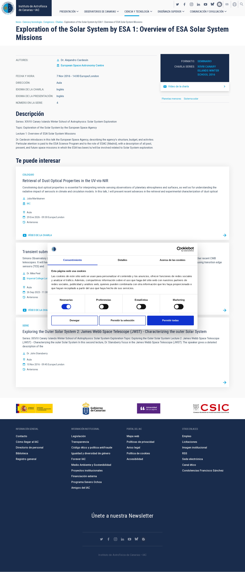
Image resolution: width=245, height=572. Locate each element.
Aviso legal (133, 447)
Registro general (26, 459)
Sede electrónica (192, 459)
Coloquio (28, 174)
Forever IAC (78, 459)
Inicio (18, 22)
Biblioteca (22, 453)
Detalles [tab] (122, 260)
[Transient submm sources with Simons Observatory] (224, 310)
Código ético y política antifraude (91, 447)
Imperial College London (39, 278)
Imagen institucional (194, 447)
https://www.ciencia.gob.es (34, 408)
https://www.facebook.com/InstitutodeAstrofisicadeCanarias (184, 4)
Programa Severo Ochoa (86, 482)
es (227, 4)
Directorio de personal (29, 447)
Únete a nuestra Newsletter (122, 515)
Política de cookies (138, 453)
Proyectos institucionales (87, 470)
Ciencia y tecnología (136, 11)
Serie (25, 325)
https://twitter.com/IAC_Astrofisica (177, 4)
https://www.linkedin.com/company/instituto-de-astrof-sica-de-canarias (198, 4)
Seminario (205, 61)
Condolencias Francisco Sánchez (203, 470)
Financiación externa (84, 476)
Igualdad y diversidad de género (90, 453)
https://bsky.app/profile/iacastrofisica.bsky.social (212, 4)
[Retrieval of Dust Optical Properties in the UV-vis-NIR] (224, 235)
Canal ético (189, 464)
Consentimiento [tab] (72, 260)
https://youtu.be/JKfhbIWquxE (194, 86)
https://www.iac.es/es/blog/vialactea (219, 4)
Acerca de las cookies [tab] (172, 260)
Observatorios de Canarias (100, 11)
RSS (184, 453)
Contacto (21, 436)
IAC (28, 203)
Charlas (59, 22)
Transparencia (80, 441)
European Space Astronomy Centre (82, 65)
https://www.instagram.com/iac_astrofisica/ (191, 4)
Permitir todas (170, 320)
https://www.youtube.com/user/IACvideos (205, 4)
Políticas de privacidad (140, 441)
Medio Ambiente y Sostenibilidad (91, 464)
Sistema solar (191, 98)
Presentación (68, 11)
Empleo (186, 436)
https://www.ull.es (149, 408)
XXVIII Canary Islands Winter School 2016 (209, 70)
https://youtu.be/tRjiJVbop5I (37, 310)
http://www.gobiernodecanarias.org (94, 408)
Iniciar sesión (234, 4)
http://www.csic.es (211, 408)
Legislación (78, 436)
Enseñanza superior (169, 11)
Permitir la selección (122, 320)
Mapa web (133, 436)
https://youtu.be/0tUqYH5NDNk (37, 235)
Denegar (75, 320)
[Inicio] (8, 8)
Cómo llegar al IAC (27, 441)
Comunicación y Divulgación (207, 11)
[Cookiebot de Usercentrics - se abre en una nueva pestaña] (179, 249)
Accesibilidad (135, 459)
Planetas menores (171, 98)
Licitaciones (189, 441)
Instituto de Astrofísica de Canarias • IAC (33, 8)
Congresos (49, 22)
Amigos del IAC (80, 487)
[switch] (103, 306)
